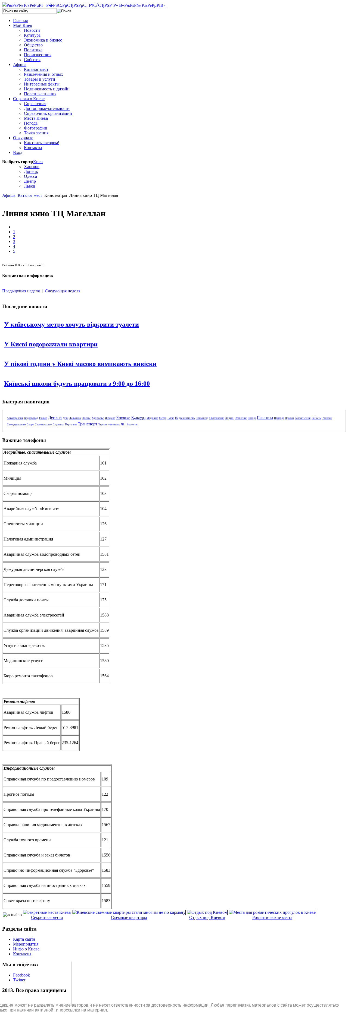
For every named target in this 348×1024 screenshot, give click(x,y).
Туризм (102, 424)
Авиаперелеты (15, 417)
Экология (132, 424)
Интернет (110, 417)
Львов (29, 186)
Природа (279, 417)
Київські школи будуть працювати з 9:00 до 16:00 (77, 383)
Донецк (31, 171)
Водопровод (31, 417)
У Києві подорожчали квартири (51, 344)
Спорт (30, 424)
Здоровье (98, 417)
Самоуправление (16, 424)
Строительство (43, 424)
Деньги (55, 417)
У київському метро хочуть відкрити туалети (71, 324)
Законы (86, 417)
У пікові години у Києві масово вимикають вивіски (80, 363)
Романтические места (272, 917)
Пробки (289, 417)
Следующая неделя (62, 291)
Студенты (58, 424)
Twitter (19, 980)
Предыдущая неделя (21, 291)
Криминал (123, 418)
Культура (138, 418)
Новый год (202, 417)
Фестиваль (114, 424)
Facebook (21, 975)
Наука (170, 417)
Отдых (229, 417)
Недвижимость (185, 417)
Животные (75, 417)
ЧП (123, 424)
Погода (252, 417)
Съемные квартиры (129, 917)
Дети (65, 417)
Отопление (241, 417)
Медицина (152, 417)
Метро (162, 417)
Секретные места (47, 917)
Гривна (43, 417)
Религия (327, 417)
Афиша (8, 195)
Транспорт (87, 424)
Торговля (71, 424)
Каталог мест (30, 195)
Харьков (31, 166)
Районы (316, 417)
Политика (265, 418)
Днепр (30, 181)
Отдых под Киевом (207, 917)
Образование (216, 417)
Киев (38, 161)
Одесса (30, 176)
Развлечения (302, 417)
